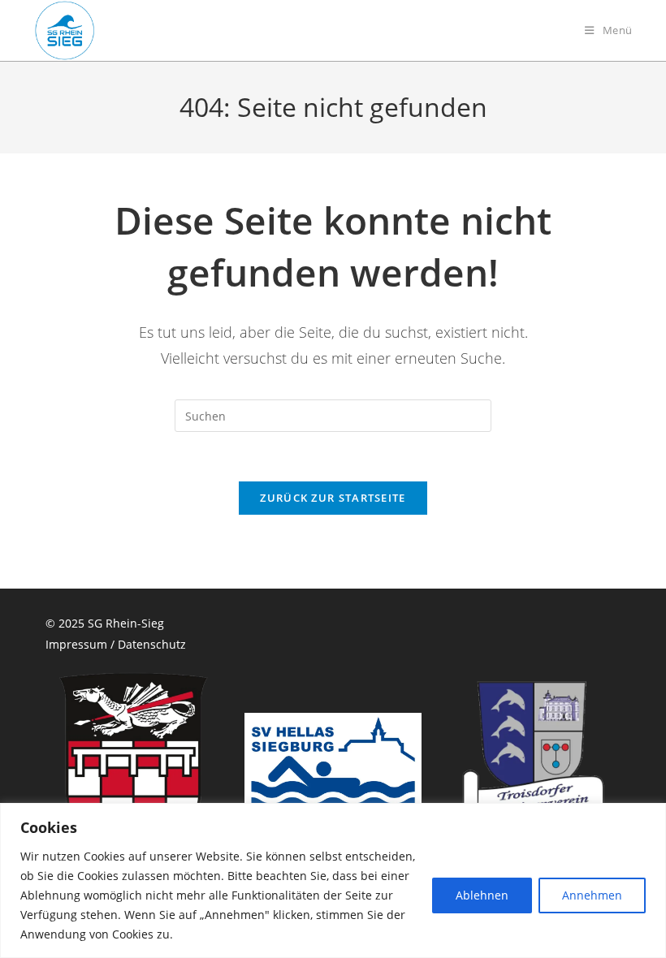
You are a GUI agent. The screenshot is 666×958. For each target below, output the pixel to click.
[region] (333, 880)
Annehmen (592, 895)
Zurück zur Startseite (332, 497)
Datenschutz (152, 644)
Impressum (76, 644)
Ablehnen (482, 895)
